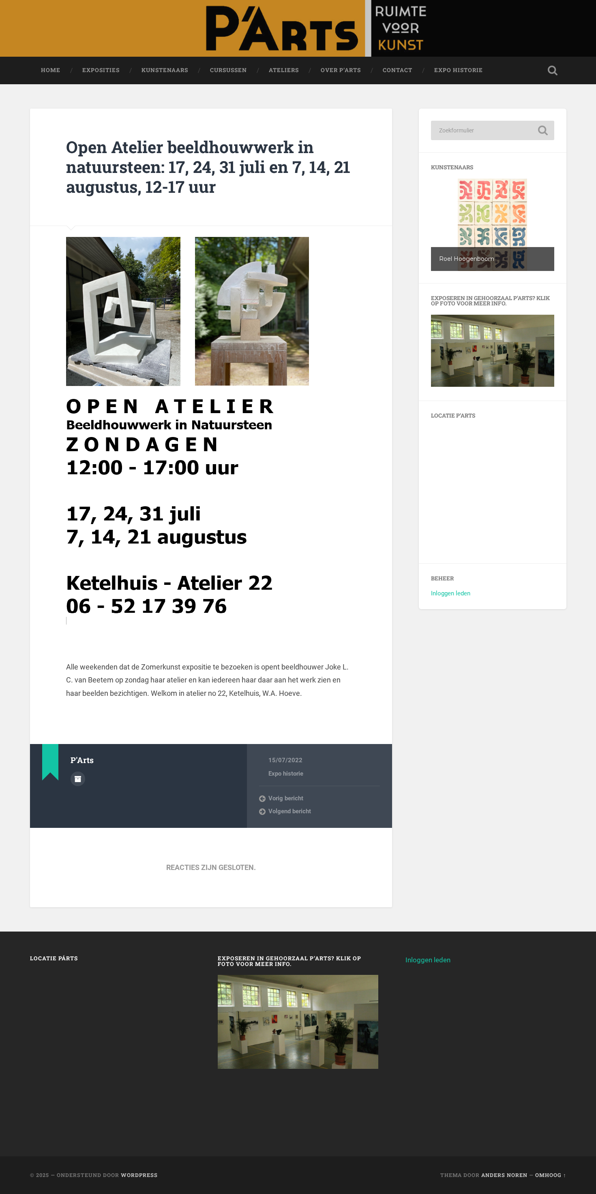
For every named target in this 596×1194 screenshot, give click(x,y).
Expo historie (458, 70)
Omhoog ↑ (550, 1175)
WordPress (139, 1175)
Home (50, 70)
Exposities (101, 70)
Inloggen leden (450, 593)
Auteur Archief (78, 779)
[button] (492, 225)
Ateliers (284, 70)
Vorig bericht (285, 798)
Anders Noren (504, 1175)
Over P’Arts (341, 70)
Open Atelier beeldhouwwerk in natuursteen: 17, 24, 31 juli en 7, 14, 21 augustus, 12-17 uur (208, 166)
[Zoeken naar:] (492, 130)
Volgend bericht (289, 811)
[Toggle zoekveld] (552, 70)
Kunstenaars (164, 70)
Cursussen (228, 70)
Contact (397, 70)
